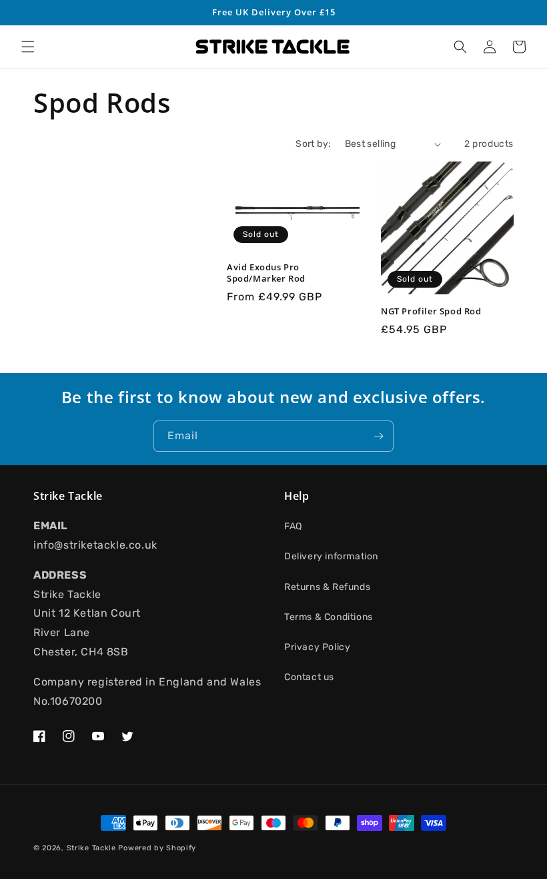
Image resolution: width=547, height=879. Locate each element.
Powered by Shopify (157, 848)
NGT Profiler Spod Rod (431, 311)
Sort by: (313, 144)
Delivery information (331, 556)
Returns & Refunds (327, 587)
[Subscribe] (378, 436)
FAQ (293, 526)
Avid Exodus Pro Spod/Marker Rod (266, 273)
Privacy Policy (317, 647)
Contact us (309, 677)
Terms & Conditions (328, 617)
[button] (28, 46)
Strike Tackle (91, 848)
